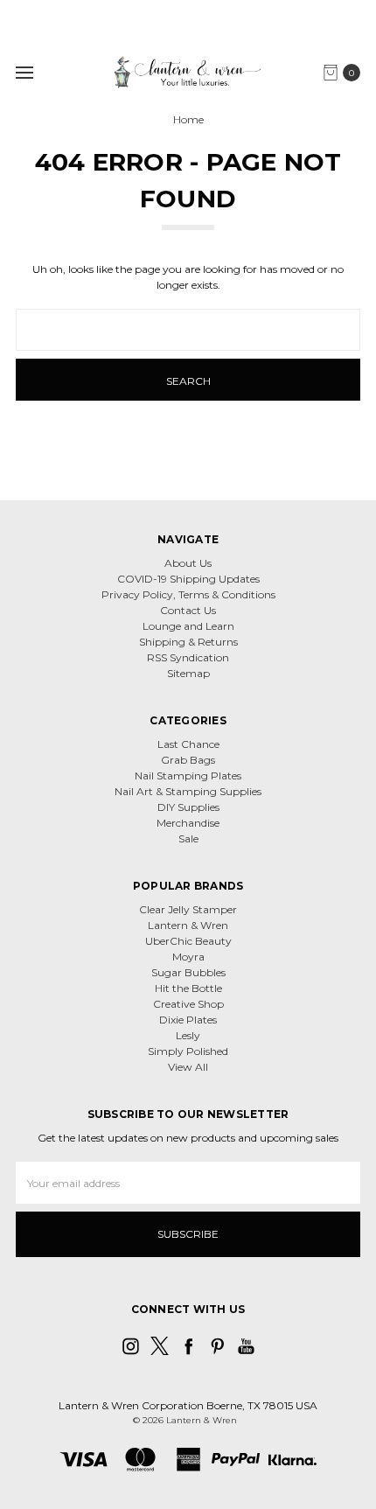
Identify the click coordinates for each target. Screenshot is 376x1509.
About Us (188, 562)
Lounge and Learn (188, 625)
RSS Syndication (188, 657)
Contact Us (188, 610)
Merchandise (188, 822)
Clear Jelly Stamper (188, 909)
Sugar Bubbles (188, 972)
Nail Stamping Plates (188, 775)
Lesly (188, 1035)
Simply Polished (188, 1051)
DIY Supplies (188, 807)
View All (188, 1066)
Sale (188, 838)
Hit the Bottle (188, 988)
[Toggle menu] (24, 72)
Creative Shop (188, 1003)
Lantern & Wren (188, 925)
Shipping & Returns (188, 641)
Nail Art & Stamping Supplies (188, 791)
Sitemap (188, 673)
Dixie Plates (188, 1019)
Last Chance (188, 744)
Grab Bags (188, 759)
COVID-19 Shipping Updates (188, 578)
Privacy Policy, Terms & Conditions (188, 594)
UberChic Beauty (188, 940)
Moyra (188, 956)
